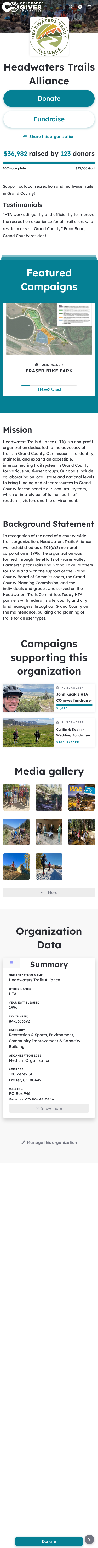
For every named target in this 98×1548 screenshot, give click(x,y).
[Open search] (70, 7)
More (52, 892)
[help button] (89, 1539)
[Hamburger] (89, 7)
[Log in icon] (80, 7)
